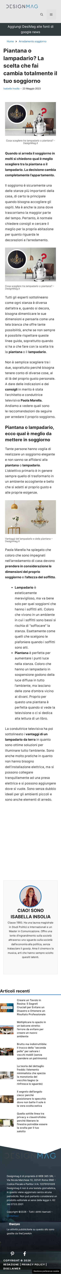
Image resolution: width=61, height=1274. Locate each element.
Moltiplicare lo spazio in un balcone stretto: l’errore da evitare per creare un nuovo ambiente (31, 1029)
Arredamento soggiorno (32, 41)
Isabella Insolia (11, 88)
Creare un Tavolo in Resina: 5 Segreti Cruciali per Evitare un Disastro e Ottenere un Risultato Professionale (31, 1007)
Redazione (11, 1264)
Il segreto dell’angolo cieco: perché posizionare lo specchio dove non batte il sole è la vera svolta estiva (31, 1098)
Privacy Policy (33, 1264)
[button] (41, 14)
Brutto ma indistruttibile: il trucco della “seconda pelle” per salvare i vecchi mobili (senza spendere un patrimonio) (32, 1051)
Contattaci (12, 1215)
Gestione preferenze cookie (46, 1271)
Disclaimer (12, 1268)
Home (10, 41)
